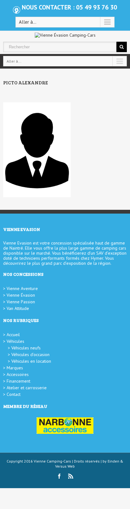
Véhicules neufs (26, 348)
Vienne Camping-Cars (52, 461)
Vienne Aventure (22, 288)
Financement (18, 381)
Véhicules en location (31, 361)
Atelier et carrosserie (27, 388)
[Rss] (70, 476)
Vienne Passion (21, 302)
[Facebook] (59, 476)
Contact (14, 394)
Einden (113, 461)
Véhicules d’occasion (30, 354)
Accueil (13, 334)
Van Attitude (18, 308)
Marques (15, 368)
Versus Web (65, 466)
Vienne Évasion (21, 295)
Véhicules (15, 341)
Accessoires (18, 374)
